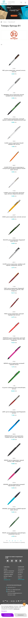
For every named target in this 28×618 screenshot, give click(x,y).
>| (20, 540)
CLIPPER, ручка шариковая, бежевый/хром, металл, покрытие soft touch (14, 193)
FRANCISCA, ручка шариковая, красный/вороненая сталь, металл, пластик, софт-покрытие (14, 339)
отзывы (20, 574)
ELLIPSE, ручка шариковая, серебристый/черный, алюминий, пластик (14, 264)
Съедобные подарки (8, 574)
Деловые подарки (8, 576)
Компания (21, 566)
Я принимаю (7, 615)
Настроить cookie (11, 594)
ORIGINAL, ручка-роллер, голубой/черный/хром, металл (14, 509)
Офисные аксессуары (8, 572)
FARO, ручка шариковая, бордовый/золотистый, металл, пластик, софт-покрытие (14, 289)
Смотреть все (7, 579)
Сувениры (6, 566)
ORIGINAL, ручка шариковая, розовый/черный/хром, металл (14, 485)
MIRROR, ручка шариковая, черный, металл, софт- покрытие (14, 461)
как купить (20, 572)
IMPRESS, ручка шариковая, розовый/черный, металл (14, 364)
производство (21, 569)
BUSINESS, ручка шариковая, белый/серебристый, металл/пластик (14, 95)
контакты (20, 576)
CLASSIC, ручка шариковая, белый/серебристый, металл (14, 143)
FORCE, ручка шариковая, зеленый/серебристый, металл (14, 314)
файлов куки (16, 609)
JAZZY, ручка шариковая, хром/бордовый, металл (14, 412)
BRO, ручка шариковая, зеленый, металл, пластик (14, 71)
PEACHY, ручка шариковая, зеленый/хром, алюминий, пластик (14, 533)
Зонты (5, 577)
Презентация (21, 579)
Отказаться (21, 615)
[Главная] (1, 22)
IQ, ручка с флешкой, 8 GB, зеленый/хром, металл (14, 388)
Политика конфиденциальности (15, 593)
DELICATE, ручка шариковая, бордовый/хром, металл (14, 240)
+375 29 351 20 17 (11, 587)
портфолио (20, 570)
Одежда (5, 569)
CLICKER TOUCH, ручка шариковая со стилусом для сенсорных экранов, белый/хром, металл (14, 168)
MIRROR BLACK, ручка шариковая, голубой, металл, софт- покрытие (14, 436)
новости (20, 577)
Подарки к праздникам (9, 570)
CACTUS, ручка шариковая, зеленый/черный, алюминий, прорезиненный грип (14, 119)
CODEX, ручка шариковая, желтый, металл (14, 216)
